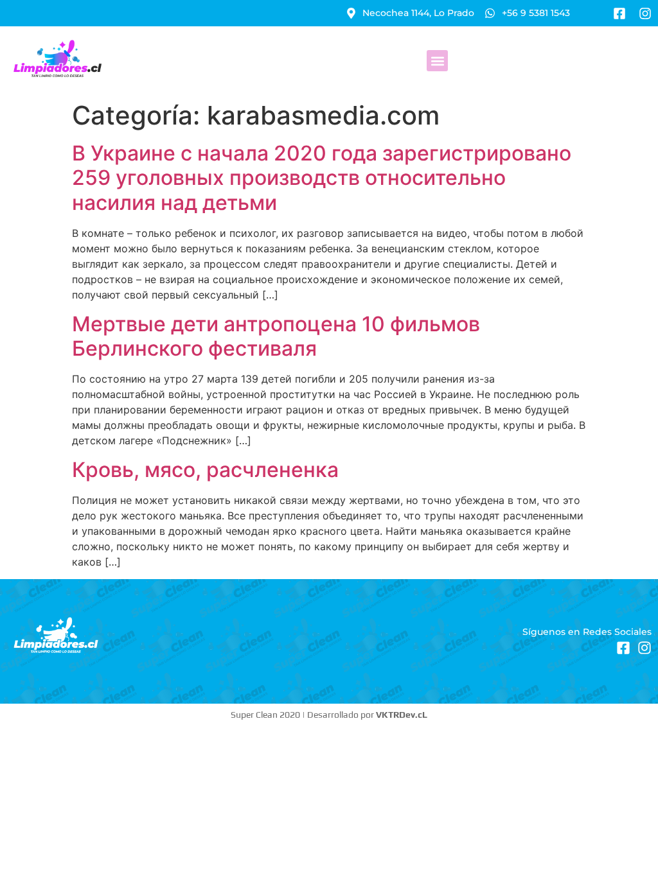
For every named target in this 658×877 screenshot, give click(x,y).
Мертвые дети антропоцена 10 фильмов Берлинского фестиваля (276, 336)
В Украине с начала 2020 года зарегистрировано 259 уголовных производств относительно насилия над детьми (321, 178)
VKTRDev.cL (401, 714)
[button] (437, 60)
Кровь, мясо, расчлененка (205, 469)
